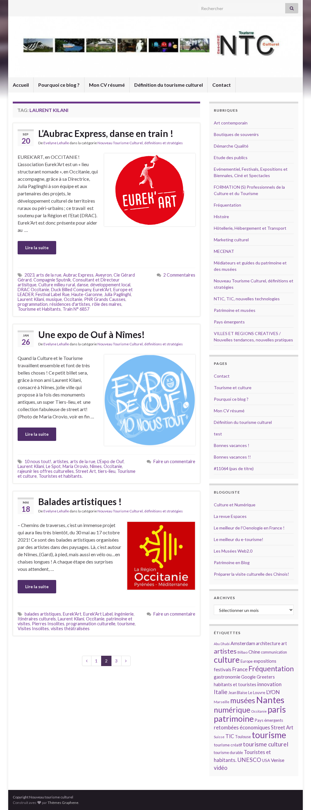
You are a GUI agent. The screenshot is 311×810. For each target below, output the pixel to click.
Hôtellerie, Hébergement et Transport (250, 228)
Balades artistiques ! (80, 501)
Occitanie (73, 299)
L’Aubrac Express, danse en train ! (105, 133)
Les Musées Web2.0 (233, 550)
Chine (254, 652)
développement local (110, 284)
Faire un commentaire (174, 461)
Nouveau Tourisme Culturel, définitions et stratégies (140, 143)
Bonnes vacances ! (231, 445)
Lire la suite (37, 247)
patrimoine (234, 719)
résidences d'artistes (70, 304)
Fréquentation (227, 205)
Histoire (221, 216)
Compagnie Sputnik (52, 279)
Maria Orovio (75, 466)
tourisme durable (228, 752)
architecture (268, 643)
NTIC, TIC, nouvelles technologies (247, 298)
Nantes (270, 699)
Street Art (86, 471)
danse (82, 284)
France (240, 669)
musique (54, 299)
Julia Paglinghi (117, 294)
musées (242, 700)
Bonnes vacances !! (232, 456)
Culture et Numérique (234, 504)
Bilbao (243, 652)
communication (274, 652)
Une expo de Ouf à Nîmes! (91, 334)
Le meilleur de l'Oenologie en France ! (249, 527)
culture (227, 660)
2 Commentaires (179, 275)
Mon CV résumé (107, 85)
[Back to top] (297, 796)
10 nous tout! (38, 461)
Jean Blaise (237, 692)
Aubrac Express (78, 275)
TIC (229, 736)
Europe (247, 661)
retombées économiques (242, 727)
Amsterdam (243, 643)
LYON (273, 692)
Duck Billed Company (71, 289)
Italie (220, 691)
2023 (29, 275)
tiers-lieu (106, 471)
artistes (60, 461)
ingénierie (124, 613)
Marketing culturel (231, 239)
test (218, 433)
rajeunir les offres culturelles (46, 471)
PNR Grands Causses (104, 299)
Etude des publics (231, 157)
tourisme (126, 623)
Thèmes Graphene (63, 802)
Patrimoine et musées (234, 310)
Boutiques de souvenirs (236, 134)
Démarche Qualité (231, 145)
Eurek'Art (102, 289)
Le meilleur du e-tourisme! (238, 539)
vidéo (220, 767)
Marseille (221, 702)
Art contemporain (231, 122)
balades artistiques (43, 613)
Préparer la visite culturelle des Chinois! (251, 574)
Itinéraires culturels (37, 618)
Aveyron (103, 275)
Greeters (266, 676)
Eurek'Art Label (98, 613)
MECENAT (224, 251)
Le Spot (53, 466)
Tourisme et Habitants (39, 309)
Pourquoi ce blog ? (59, 85)
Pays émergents (229, 321)
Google (248, 676)
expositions (265, 661)
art (284, 643)
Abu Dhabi (222, 644)
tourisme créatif (228, 744)
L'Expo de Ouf (110, 461)
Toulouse (243, 736)
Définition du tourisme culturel (168, 85)
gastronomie (227, 676)
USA (266, 760)
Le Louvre (256, 692)
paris (277, 709)
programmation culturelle (90, 623)
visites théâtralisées (70, 628)
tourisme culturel (265, 744)
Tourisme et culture (232, 387)
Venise (277, 760)
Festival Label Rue (53, 294)
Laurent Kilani (31, 299)
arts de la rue (48, 275)
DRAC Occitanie (33, 289)
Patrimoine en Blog (232, 562)
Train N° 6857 (76, 309)
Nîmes (96, 466)
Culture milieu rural (56, 284)
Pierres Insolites (48, 623)
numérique (232, 709)
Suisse (219, 737)
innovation (269, 684)
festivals (222, 669)
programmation (33, 304)
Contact (221, 85)
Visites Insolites (33, 628)
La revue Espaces (230, 516)
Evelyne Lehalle (56, 143)
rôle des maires (106, 304)
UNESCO (249, 759)
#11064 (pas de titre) (234, 468)
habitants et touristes (235, 684)
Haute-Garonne (86, 294)
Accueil (21, 85)
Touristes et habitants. (61, 476)
